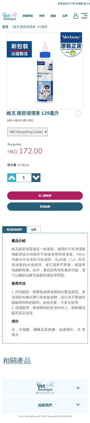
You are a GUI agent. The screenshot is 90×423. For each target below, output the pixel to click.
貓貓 (53, 16)
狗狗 (42, 16)
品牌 (65, 16)
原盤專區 (27, 16)
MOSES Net (66, 416)
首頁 (5, 27)
